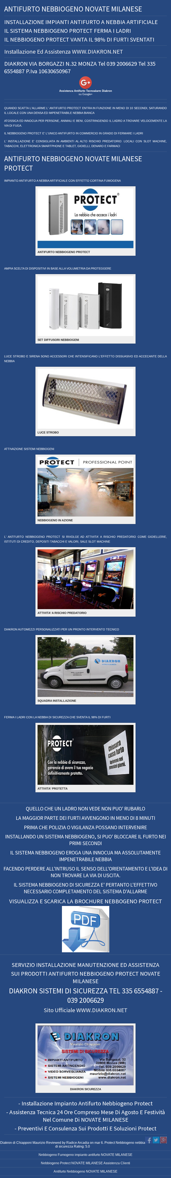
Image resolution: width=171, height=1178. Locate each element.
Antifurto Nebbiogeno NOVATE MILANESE (85, 1171)
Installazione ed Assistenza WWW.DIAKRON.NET (63, 51)
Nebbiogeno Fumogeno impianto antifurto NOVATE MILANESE (85, 1155)
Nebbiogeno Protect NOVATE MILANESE (72, 1163)
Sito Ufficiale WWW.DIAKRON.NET (85, 1010)
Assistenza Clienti (116, 1163)
